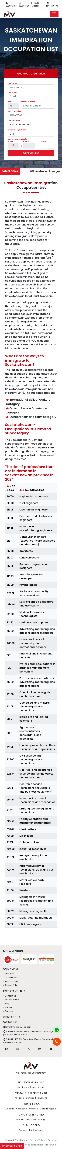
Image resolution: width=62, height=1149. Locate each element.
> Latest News (10, 977)
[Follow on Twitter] (28, 1048)
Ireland (26, 1087)
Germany (31, 1119)
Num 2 (26, 141)
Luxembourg (38, 1087)
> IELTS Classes (10, 981)
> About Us (8, 973)
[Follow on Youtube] (51, 1048)
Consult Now (31, 153)
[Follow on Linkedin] (39, 1048)
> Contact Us (9, 995)
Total (43, 141)
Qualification (14, 120)
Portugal (42, 1119)
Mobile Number (28, 102)
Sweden (19, 1119)
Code (10, 102)
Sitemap (52, 1140)
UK (18, 1087)
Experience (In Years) (17, 130)
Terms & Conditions (16, 1140)
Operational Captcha (18, 139)
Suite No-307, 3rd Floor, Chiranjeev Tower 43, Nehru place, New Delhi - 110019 (31, 1033)
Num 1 (10, 141)
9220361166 (11, 5)
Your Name (12, 83)
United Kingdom (48, 1108)
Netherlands (37, 1130)
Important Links (12, 1146)
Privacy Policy (37, 1140)
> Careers (8, 1011)
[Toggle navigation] (54, 14)
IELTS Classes (35, 4)
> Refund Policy (11, 985)
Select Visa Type (15, 111)
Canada (30, 1097)
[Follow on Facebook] (6, 1048)
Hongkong (42, 1097)
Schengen (21, 1108)
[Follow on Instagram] (17, 1048)
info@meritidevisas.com (18, 1026)
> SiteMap (8, 1007)
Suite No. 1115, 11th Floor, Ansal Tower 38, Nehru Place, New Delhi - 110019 (31, 1041)
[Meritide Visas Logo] (9, 13)
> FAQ (6, 1003)
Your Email (12, 92)
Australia (19, 1097)
